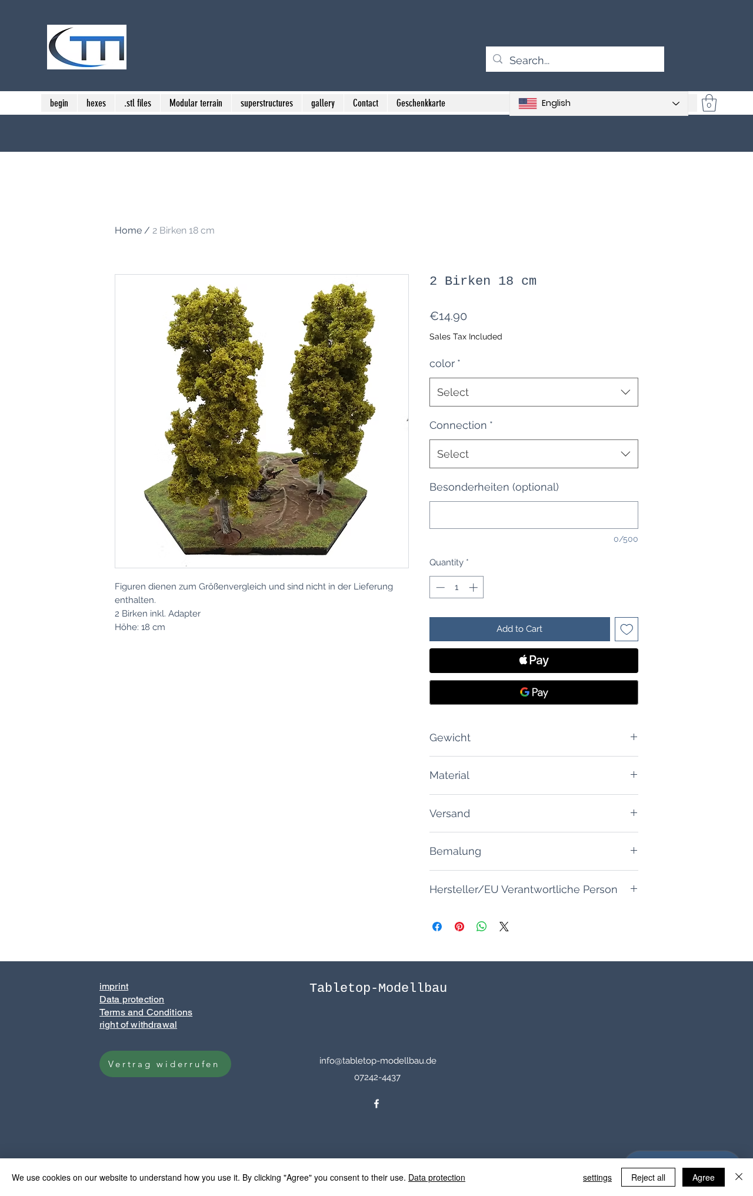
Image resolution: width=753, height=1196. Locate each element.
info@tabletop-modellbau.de (378, 1060)
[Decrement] (439, 587)
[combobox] (533, 392)
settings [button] (597, 1177)
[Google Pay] (533, 692)
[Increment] (474, 587)
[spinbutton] (457, 587)
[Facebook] (376, 1104)
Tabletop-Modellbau (378, 988)
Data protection (436, 1177)
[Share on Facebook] (437, 927)
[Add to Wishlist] (627, 629)
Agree (703, 1177)
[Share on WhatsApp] (482, 927)
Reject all (648, 1177)
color (445, 363)
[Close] (739, 1177)
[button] (709, 103)
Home (128, 230)
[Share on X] (504, 927)
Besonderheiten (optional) (494, 487)
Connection (461, 425)
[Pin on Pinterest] (459, 927)
